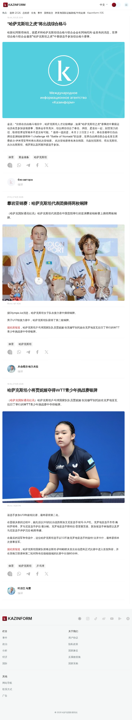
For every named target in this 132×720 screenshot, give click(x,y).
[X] (46, 165)
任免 (33, 12)
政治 (4, 644)
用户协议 (73, 637)
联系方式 (7, 689)
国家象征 (73, 650)
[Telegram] (28, 165)
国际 (4, 663)
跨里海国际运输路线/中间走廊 (70, 12)
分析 (4, 650)
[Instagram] (9, 165)
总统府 (26, 12)
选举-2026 (15, 12)
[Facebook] (37, 165)
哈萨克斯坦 (40, 157)
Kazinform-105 (95, 12)
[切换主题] (116, 4)
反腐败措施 (74, 656)
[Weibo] (103, 618)
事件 (40, 12)
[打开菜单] (126, 4)
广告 (4, 695)
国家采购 (73, 663)
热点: (4, 12)
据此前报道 (13, 327)
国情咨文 (48, 12)
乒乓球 (40, 565)
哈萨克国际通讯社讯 (22, 400)
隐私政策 (73, 644)
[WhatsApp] (19, 165)
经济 (4, 656)
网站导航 (7, 682)
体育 (11, 157)
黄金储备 (24, 157)
